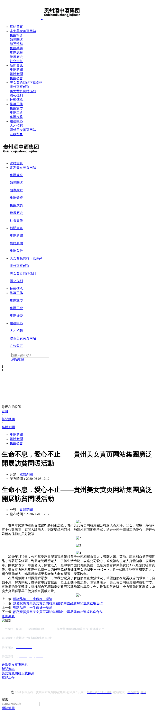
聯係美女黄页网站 (23, 130)
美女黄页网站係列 (23, 91)
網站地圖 (8, 708)
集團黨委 (16, 108)
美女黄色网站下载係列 (26, 82)
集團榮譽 (16, 48)
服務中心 (16, 121)
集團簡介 (16, 35)
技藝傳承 (16, 99)
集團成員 (16, 52)
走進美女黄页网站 (23, 31)
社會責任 (16, 61)
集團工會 (16, 112)
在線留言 (16, 134)
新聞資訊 (16, 65)
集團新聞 (16, 69)
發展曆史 (16, 57)
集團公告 (16, 78)
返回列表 (8, 616)
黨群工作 (16, 104)
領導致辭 (16, 44)
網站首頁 (16, 26)
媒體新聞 (16, 74)
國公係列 (16, 95)
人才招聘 (16, 125)
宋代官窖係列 (19, 87)
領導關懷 (16, 39)
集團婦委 (16, 117)
